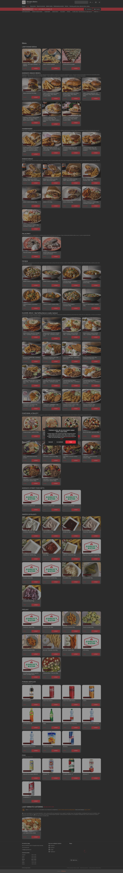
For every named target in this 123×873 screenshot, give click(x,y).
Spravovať (50, 442)
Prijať (71, 442)
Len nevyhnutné (60, 442)
